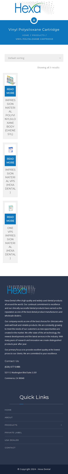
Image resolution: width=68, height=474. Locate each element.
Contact (10, 447)
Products (38, 35)
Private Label (13, 432)
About (9, 417)
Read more (10, 91)
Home (25, 35)
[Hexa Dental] (34, 8)
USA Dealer (12, 440)
